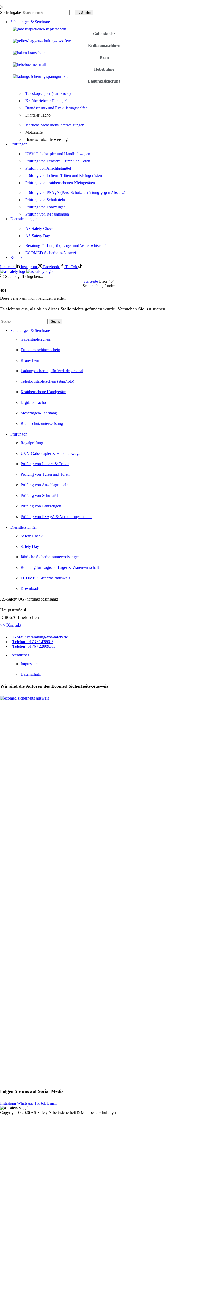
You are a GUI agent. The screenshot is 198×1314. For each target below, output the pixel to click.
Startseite (90, 281)
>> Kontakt (10, 625)
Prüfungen (18, 144)
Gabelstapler (104, 33)
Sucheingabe (10, 12)
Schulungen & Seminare (30, 22)
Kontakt (16, 257)
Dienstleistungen (23, 219)
